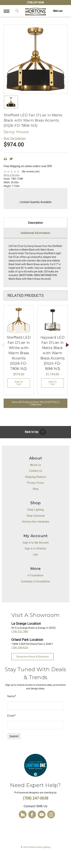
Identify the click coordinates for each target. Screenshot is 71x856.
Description (35, 222)
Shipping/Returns (35, 477)
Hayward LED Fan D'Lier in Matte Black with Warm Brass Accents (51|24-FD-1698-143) (52, 353)
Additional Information (35, 233)
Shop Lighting (35, 509)
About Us (35, 465)
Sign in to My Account (36, 542)
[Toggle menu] (8, 11)
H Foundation (35, 575)
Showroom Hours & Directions (32, 656)
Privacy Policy (35, 482)
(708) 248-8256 (19, 647)
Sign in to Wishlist (35, 548)
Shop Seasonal (36, 515)
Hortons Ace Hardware (35, 521)
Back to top (32, 431)
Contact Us (35, 470)
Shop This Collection (15, 138)
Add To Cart (19, 383)
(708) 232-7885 (19, 631)
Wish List (58, 11)
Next (67, 345)
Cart (35, 554)
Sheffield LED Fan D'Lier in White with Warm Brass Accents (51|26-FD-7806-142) (19, 353)
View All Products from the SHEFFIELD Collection (35, 403)
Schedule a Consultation (35, 581)
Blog (35, 489)
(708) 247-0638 (35, 2)
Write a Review (12, 175)
